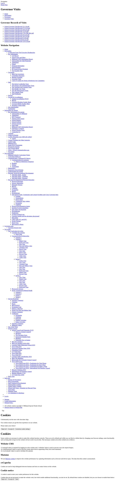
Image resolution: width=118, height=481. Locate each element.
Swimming (15, 190)
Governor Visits (9, 19)
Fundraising (11, 109)
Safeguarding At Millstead (19, 113)
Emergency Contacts (18, 128)
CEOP (14, 138)
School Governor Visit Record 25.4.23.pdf (16, 35)
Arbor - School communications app (18, 150)
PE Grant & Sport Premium (20, 69)
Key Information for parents (16, 112)
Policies (10, 95)
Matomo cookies (10, 459)
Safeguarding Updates (14, 385)
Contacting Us (16, 132)
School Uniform (16, 122)
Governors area (8, 226)
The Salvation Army (21, 335)
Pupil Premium (16, 67)
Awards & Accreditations (15, 97)
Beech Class (22, 249)
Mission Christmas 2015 (19, 370)
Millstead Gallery (17, 325)
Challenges (15, 313)
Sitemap (6, 399)
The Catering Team (17, 92)
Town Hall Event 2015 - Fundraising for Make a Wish (31, 366)
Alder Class (22, 256)
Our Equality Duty (17, 71)
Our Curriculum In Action (15, 231)
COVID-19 (15, 56)
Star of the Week (13, 327)
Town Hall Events (17, 361)
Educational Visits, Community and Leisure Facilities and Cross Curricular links (35, 194)
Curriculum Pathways (14, 156)
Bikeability (15, 218)
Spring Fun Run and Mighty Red (21, 310)
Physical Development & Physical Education (21, 180)
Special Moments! (13, 299)
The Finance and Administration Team (23, 85)
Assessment (15, 166)
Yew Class (22, 262)
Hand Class (15, 223)
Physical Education (17, 181)
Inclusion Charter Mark (18, 105)
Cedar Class (22, 257)
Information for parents (11, 110)
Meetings (18, 338)
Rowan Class (23, 254)
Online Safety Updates (14, 386)
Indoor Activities (20, 322)
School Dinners (16, 120)
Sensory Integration (17, 183)
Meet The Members (17, 358)
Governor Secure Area (14, 228)
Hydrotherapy (16, 193)
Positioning (15, 213)
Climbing (14, 188)
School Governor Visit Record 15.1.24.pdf (16, 26)
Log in (3, 3)
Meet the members (17, 342)
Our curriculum (8, 153)
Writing (14, 165)
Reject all (3, 429)
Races (13, 304)
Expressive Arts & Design (15, 170)
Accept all (11, 429)
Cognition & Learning (18, 232)
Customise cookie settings (22, 429)
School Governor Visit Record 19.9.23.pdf (16, 30)
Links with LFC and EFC (19, 219)
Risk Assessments (13, 381)
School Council (12, 328)
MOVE (14, 100)
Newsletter (11, 151)
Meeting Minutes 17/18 (18, 373)
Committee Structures (18, 75)
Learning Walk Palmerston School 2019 (23, 345)
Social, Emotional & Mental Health (22, 290)
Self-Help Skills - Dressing (19, 178)
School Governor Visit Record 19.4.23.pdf (16, 36)
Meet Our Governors (18, 74)
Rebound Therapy (17, 185)
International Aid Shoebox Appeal (22, 371)
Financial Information (18, 66)
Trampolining (19, 198)
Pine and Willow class (25, 246)
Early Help (15, 125)
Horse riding (19, 199)
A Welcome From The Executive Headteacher (21, 52)
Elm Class (22, 244)
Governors (7, 17)
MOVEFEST (16, 305)
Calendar (10, 133)
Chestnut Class (23, 247)
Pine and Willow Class (25, 266)
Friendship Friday (17, 350)
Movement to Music (18, 224)
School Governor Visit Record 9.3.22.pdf (16, 38)
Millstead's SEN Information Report (22, 59)
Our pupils (7, 229)
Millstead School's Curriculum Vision (19, 155)
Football (17, 196)
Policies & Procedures (14, 380)
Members (18, 333)
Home (6, 14)
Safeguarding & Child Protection (21, 61)
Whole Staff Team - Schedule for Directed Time (22, 388)
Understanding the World (15, 171)
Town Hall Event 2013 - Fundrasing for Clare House (30, 363)
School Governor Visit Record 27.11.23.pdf (17, 28)
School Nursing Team (18, 130)
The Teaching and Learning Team (22, 87)
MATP (14, 191)
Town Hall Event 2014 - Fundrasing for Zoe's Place (30, 365)
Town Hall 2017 (16, 355)
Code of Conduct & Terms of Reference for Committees (28, 80)
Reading (14, 163)
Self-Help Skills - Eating (19, 175)
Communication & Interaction (20, 236)
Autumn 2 (18, 239)
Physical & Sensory (17, 289)
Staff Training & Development (17, 383)
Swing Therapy (16, 221)
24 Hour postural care (18, 214)
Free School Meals (13, 148)
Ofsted (14, 64)
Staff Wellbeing (16, 94)
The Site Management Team (20, 90)
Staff (9, 82)
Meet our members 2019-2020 (20, 343)
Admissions (15, 62)
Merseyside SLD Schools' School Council (24, 360)
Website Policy (8, 403)
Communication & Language (20, 160)
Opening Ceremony (17, 300)
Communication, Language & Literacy (19, 158)
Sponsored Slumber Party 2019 (21, 348)
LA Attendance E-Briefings (16, 393)
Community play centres (22, 201)
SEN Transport (16, 117)
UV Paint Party (16, 351)
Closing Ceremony (17, 312)
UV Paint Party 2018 (18, 375)
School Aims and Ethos (18, 57)
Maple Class (22, 241)
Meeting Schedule (17, 77)
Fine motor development (19, 209)
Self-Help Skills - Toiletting (20, 176)
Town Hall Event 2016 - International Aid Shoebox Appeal (32, 368)
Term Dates (11, 389)
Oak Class (22, 251)
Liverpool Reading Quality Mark (21, 102)
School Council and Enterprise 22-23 (22, 330)
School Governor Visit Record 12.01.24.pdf (17, 41)
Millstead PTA (12, 143)
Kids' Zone (11, 376)
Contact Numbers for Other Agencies (19, 140)
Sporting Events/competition (20, 208)
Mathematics (11, 168)
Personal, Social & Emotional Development (20, 173)
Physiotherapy (16, 211)
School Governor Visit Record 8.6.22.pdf (16, 40)
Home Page (4, 5)
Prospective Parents (13, 147)
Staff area (7, 378)
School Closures (16, 123)
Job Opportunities (13, 107)
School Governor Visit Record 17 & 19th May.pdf (19, 33)
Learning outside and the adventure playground (25, 216)
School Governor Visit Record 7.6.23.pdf (16, 31)
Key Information (13, 54)
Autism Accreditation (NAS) (20, 99)
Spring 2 (17, 275)
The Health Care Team (18, 89)
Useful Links (12, 142)
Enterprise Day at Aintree (22, 340)
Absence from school (18, 118)
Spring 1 (17, 259)
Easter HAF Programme (15, 145)
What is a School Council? (23, 332)
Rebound (18, 318)
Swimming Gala (16, 307)
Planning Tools (12, 391)
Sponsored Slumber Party (22, 337)
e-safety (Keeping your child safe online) (20, 137)
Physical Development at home (21, 206)
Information (7, 15)
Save (16, 479)
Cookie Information (10, 401)
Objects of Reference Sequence (24, 161)
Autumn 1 (18, 237)
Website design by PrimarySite (13, 407)
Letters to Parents (13, 135)
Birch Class (22, 252)
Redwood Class (23, 242)
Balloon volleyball (17, 308)
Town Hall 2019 (16, 347)
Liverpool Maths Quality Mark (21, 104)
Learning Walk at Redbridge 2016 (22, 356)
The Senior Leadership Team (20, 84)
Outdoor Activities (20, 320)
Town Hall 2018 (16, 353)
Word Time (18, 234)
